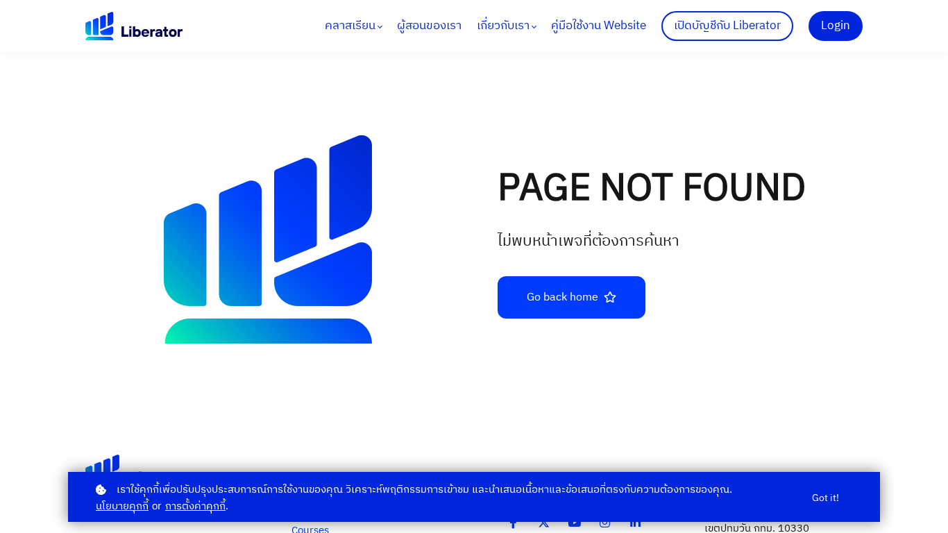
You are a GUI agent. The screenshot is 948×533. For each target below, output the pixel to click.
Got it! (825, 498)
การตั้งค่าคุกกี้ (195, 506)
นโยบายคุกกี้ (122, 506)
